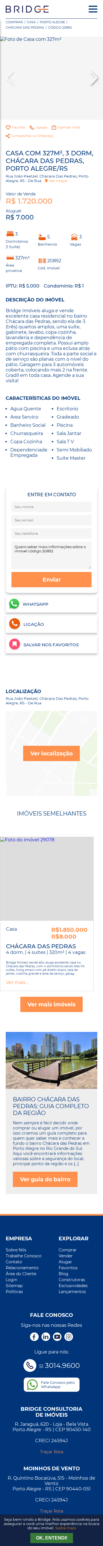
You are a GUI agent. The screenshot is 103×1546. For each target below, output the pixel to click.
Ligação (41, 127)
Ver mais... (17, 982)
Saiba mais (65, 1528)
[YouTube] (57, 1337)
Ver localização (51, 753)
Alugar (65, 1261)
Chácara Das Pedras (25, 27)
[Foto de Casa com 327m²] (51, 78)
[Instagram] (68, 1337)
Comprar (14, 22)
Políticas (14, 1291)
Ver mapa (58, 180)
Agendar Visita (69, 127)
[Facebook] (34, 1337)
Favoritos (68, 1267)
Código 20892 (60, 27)
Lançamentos (72, 1291)
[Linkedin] (45, 1337)
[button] (93, 78)
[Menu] (93, 9)
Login (11, 1279)
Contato (14, 1261)
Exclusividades (73, 1285)
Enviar (52, 579)
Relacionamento (22, 1267)
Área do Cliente (21, 1273)
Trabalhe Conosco (23, 1255)
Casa (31, 22)
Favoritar (18, 127)
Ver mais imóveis (51, 1004)
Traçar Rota (51, 1451)
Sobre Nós (16, 1250)
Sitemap (14, 1285)
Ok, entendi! (51, 1538)
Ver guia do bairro (45, 1179)
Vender (66, 1255)
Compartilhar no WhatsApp (32, 136)
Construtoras (72, 1279)
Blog (63, 1273)
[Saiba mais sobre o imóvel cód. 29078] (46, 879)
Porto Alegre (52, 22)
